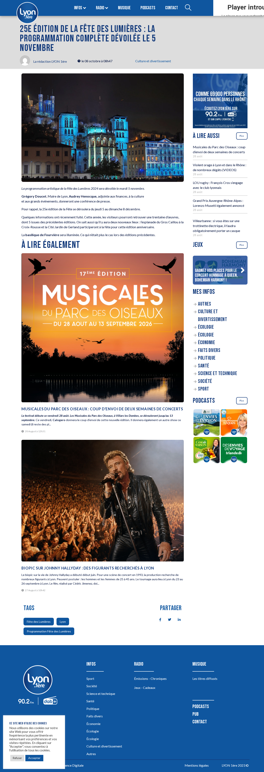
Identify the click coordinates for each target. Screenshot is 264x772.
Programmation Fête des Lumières (49, 631)
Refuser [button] (17, 758)
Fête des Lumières (39, 621)
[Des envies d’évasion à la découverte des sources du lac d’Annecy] (206, 423)
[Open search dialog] (188, 8)
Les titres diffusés (204, 678)
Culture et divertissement (153, 61)
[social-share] (158, 619)
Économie (206, 342)
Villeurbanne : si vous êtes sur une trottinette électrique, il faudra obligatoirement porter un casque (216, 226)
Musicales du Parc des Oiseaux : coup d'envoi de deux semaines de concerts (102, 409)
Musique (124, 8)
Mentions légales (197, 765)
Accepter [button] (34, 758)
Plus (241, 135)
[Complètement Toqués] (234, 423)
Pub (195, 714)
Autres (204, 304)
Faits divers (209, 350)
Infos (78, 8)
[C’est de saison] (206, 451)
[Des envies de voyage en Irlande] (234, 451)
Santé (203, 366)
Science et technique (217, 373)
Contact (171, 8)
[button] (243, 270)
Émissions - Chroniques (150, 678)
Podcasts (147, 8)
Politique (207, 358)
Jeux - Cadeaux (144, 688)
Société (205, 381)
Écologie (206, 327)
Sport (203, 389)
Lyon (63, 621)
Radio (100, 8)
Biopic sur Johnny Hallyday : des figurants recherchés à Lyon (87, 568)
